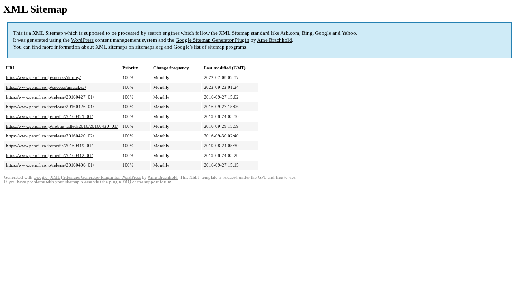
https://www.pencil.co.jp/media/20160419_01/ (49, 145)
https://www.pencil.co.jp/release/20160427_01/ (50, 96)
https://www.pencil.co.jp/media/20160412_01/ (49, 155)
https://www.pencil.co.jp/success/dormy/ (43, 77)
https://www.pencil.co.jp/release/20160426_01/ (50, 106)
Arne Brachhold (274, 40)
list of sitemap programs (220, 47)
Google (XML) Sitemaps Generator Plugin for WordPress (87, 177)
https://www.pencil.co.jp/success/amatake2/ (46, 87)
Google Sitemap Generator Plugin (212, 40)
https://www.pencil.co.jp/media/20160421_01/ (49, 116)
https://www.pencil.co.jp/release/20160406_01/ (50, 165)
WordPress (82, 40)
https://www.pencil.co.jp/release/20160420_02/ (50, 135)
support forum (158, 182)
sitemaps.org (149, 47)
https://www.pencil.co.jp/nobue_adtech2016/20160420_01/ (62, 126)
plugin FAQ (120, 182)
